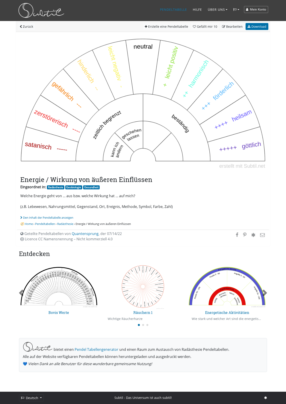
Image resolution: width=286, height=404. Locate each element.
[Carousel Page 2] (143, 325)
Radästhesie (55, 187)
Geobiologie (73, 187)
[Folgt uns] (265, 398)
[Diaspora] (253, 235)
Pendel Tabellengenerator (96, 349)
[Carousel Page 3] (147, 325)
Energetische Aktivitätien (227, 312)
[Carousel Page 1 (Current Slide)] (139, 325)
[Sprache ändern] (236, 9)
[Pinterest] (244, 235)
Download (258, 26)
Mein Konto (257, 9)
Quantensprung (85, 233)
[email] (262, 235)
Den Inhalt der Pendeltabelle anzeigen (48, 218)
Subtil (118, 398)
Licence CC (68, 239)
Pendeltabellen (45, 224)
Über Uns (216, 9)
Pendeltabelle (173, 9)
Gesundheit (91, 187)
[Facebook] (237, 235)
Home (29, 224)
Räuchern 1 (143, 312)
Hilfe (197, 9)
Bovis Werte (58, 312)
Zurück (27, 26)
